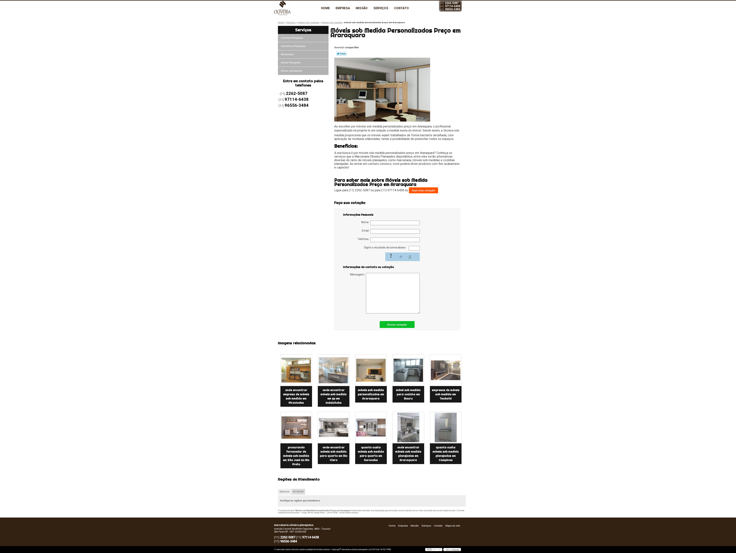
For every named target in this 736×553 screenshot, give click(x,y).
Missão (362, 8)
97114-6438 (452, 6)
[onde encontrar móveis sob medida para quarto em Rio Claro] (333, 427)
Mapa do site (452, 525)
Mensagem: (358, 274)
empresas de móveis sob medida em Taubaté (445, 394)
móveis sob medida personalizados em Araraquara (371, 394)
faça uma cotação (423, 190)
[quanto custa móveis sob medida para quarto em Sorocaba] (371, 427)
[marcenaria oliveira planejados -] (296, 8)
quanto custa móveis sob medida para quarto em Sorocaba (371, 454)
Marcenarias (287, 54)
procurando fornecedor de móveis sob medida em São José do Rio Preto (296, 456)
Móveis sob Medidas (291, 71)
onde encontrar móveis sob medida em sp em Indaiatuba (333, 396)
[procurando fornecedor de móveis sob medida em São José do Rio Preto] (296, 427)
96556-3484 (452, 9)
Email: (366, 230)
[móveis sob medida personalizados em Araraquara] (371, 370)
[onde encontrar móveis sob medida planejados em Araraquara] (408, 427)
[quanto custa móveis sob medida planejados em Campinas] (446, 427)
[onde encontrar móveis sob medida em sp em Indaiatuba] (333, 370)
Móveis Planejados (291, 62)
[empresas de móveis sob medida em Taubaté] (446, 370)
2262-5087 (451, 3)
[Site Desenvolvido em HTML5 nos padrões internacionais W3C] (433, 549)
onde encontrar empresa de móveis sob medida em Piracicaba (296, 396)
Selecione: (284, 491)
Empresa (343, 8)
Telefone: (363, 239)
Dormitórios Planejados (293, 46)
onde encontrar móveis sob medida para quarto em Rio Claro (333, 454)
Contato (401, 8)
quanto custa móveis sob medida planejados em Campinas (446, 454)
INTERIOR (298, 491)
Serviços (380, 8)
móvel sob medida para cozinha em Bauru (408, 394)
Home (325, 8)
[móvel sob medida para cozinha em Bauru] (408, 370)
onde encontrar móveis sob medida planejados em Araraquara (408, 454)
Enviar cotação (397, 324)
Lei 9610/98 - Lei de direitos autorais (343, 513)
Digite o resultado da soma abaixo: (385, 247)
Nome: (365, 222)
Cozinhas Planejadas (292, 38)
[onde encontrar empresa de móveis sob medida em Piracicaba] (296, 370)
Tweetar (341, 53)
